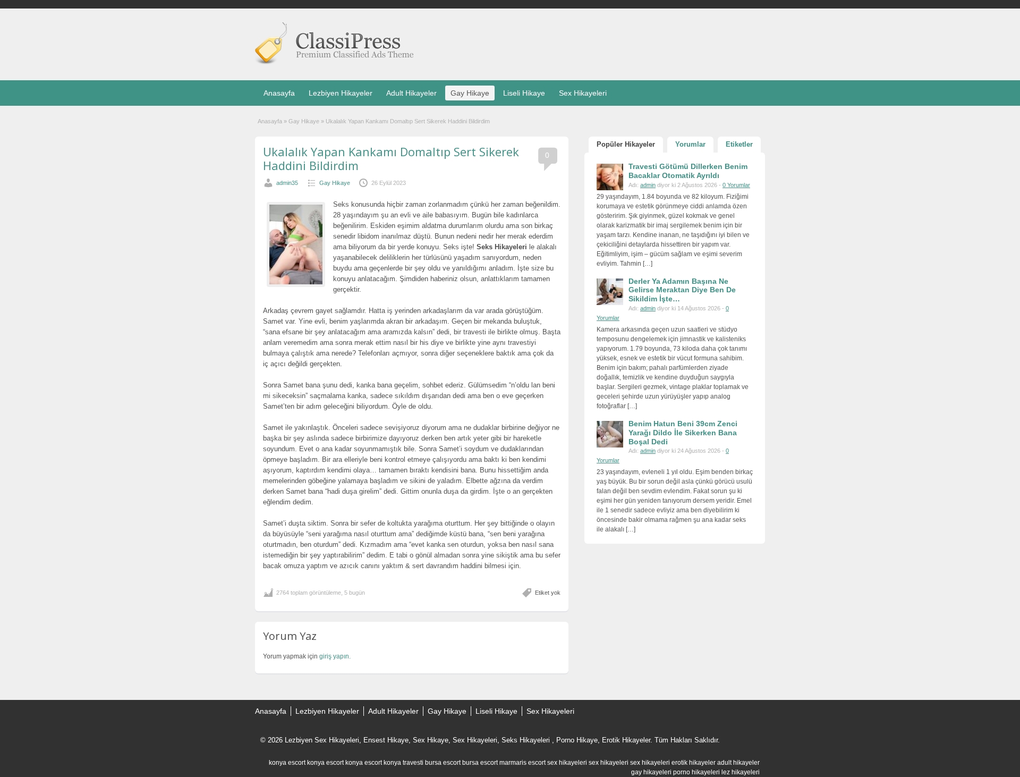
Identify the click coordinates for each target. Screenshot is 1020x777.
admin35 (287, 183)
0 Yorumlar (736, 185)
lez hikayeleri (740, 772)
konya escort (287, 762)
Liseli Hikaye (524, 93)
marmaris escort (522, 762)
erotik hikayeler (694, 762)
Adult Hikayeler (411, 93)
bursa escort (443, 762)
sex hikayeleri (567, 762)
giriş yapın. (335, 656)
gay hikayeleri (651, 772)
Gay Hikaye (469, 93)
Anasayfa (279, 93)
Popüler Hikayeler (626, 144)
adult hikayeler (738, 762)
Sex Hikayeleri (583, 93)
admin (648, 185)
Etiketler (739, 144)
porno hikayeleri (696, 772)
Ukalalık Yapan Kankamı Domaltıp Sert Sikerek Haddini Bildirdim (391, 158)
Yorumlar (690, 144)
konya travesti (403, 762)
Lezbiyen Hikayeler (340, 93)
